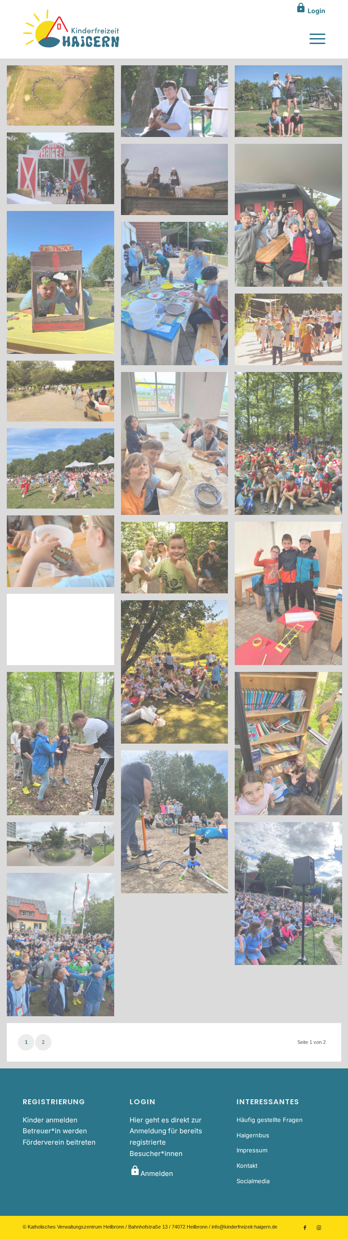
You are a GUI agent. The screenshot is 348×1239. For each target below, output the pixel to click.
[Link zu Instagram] (318, 1227)
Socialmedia (253, 1181)
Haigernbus (253, 1135)
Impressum (252, 1150)
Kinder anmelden (50, 1120)
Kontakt (247, 1165)
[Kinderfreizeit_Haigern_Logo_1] (72, 29)
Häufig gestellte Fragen (270, 1119)
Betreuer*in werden (55, 1130)
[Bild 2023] (64, 98)
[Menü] (312, 38)
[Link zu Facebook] (305, 1227)
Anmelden (151, 1173)
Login (310, 11)
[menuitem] (312, 38)
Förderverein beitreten (59, 1142)
